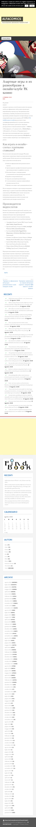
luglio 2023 (8, 668)
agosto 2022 (8, 694)
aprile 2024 (8, 647)
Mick (4, 99)
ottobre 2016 (8, 789)
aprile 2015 (7, 808)
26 (12, 528)
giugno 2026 (8, 587)
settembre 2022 (9, 691)
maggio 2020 (8, 754)
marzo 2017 (8, 780)
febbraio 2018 (8, 761)
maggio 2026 (8, 589)
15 (24, 525)
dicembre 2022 (8, 684)
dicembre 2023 (8, 656)
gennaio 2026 (8, 598)
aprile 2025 (8, 619)
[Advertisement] (18, 437)
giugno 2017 (8, 775)
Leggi (32, 5)
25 (9, 528)
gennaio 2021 (8, 738)
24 (5, 528)
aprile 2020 (8, 756)
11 (8, 525)
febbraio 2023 (8, 680)
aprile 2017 (7, 777)
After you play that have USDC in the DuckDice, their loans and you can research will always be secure (19, 324)
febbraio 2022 (8, 708)
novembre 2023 (9, 659)
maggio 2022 (8, 701)
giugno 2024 (8, 643)
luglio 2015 (7, 801)
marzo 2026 (8, 594)
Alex (6, 545)
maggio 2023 (8, 673)
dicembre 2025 (8, 601)
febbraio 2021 (8, 736)
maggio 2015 (8, 805)
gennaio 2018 (8, 763)
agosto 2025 (8, 610)
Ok (26, 5)
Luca (6, 556)
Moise (6, 561)
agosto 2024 (8, 638)
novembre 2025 (9, 603)
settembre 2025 (9, 608)
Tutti (6, 273)
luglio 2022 (8, 696)
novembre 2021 (9, 715)
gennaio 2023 (8, 682)
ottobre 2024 (8, 633)
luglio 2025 (8, 612)
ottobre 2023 (8, 661)
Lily (5, 554)
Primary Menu (6, 38)
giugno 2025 (8, 615)
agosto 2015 (8, 798)
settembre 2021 (9, 719)
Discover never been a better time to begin (20, 401)
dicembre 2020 (9, 740)
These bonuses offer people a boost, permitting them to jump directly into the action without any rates (17, 348)
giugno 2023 (8, 670)
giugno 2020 (8, 752)
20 (16, 527)
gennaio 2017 (8, 784)
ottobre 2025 (8, 605)
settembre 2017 (9, 768)
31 (4, 530)
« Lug (5, 532)
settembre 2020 (9, 745)
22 (24, 527)
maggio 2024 (8, 645)
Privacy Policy (24, 824)
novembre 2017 (9, 766)
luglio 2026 (8, 584)
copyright (16, 824)
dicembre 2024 (9, 629)
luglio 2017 (7, 773)
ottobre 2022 (8, 689)
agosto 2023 (8, 666)
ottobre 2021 (8, 717)
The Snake (7, 566)
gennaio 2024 (8, 654)
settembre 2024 (9, 636)
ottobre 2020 (8, 742)
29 (24, 528)
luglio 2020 (8, 749)
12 (12, 525)
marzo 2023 (8, 677)
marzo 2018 (8, 759)
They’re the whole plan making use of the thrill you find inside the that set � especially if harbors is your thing (19, 336)
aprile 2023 (8, 675)
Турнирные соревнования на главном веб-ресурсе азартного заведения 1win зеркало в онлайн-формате (26, 284)
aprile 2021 (7, 731)
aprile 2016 (7, 791)
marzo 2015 (8, 810)
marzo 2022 (8, 705)
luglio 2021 (7, 724)
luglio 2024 (8, 640)
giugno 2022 (8, 698)
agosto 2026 (8, 582)
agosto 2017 (8, 770)
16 (28, 525)
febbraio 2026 (8, 596)
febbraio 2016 (8, 794)
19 (12, 527)
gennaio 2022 (8, 710)
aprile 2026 (8, 591)
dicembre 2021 (8, 712)
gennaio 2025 (8, 626)
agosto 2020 (8, 747)
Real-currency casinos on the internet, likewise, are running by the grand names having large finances (19, 385)
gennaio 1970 (8, 812)
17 (4, 527)
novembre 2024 (9, 631)
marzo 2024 (8, 649)
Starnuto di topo (9, 563)
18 (9, 527)
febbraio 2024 (8, 652)
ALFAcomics (11, 19)
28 (20, 528)
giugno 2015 (8, 803)
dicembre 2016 (8, 787)
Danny (6, 549)
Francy (6, 552)
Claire (6, 547)
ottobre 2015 (8, 796)
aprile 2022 (8, 703)
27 (16, 528)
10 (5, 525)
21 (20, 527)
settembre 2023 (9, 663)
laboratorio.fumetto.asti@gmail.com (14, 822)
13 (16, 525)
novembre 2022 (9, 687)
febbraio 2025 (8, 624)
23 (28, 527)
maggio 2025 (8, 617)
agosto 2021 (8, 722)
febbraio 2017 (8, 782)
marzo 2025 (8, 622)
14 (20, 525)
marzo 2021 (8, 733)
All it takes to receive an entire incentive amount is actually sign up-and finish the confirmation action (19, 310)
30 (28, 528)
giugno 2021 (8, 726)
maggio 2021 (8, 729)
